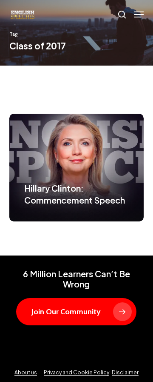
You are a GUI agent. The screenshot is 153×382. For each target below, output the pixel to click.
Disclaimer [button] (125, 372)
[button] (139, 14)
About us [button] (25, 372)
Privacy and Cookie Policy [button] (76, 372)
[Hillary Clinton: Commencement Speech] (76, 167)
